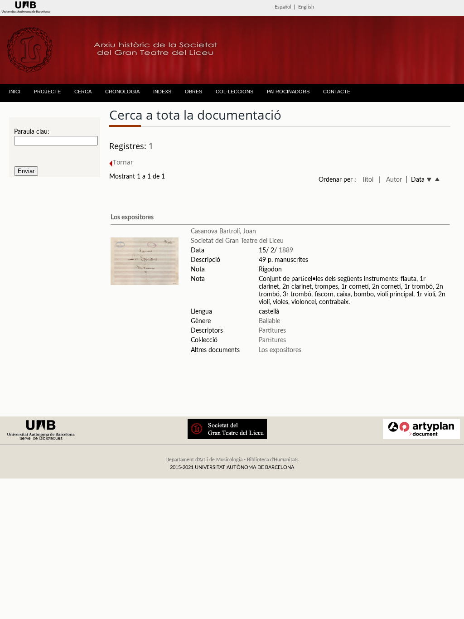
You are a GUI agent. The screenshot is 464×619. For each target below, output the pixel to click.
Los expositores (132, 217)
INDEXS (162, 91)
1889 (286, 250)
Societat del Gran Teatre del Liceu (237, 241)
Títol (367, 180)
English (306, 7)
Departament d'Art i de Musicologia (203, 459)
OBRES (193, 91)
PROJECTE (47, 91)
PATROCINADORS (288, 91)
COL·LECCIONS (234, 91)
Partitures (272, 331)
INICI (14, 91)
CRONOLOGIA (122, 91)
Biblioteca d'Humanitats (273, 459)
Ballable (269, 321)
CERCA (83, 91)
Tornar (123, 162)
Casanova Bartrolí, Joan (223, 231)
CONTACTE (336, 91)
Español (283, 7)
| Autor (390, 180)
